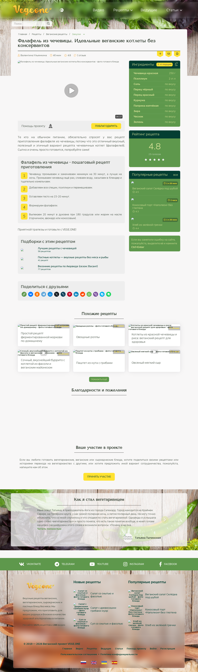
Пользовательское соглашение (79, 654)
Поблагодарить (106, 126)
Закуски (76, 34)
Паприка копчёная (146, 105)
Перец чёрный (143, 89)
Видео (98, 10)
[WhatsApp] (89, 294)
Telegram (68, 564)
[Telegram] (43, 294)
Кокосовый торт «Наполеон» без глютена (152, 206)
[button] (33, 519)
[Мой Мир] (50, 294)
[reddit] (82, 294)
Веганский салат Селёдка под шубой (155, 188)
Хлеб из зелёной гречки (147, 224)
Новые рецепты (87, 582)
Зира (137, 111)
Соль (137, 84)
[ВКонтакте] (30, 294)
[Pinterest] (69, 294)
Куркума (139, 100)
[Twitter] (56, 294)
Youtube (102, 564)
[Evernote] (108, 294)
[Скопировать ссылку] (24, 294)
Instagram (137, 564)
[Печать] (177, 53)
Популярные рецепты (150, 174)
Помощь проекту (136, 648)
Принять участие (99, 476)
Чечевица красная (146, 73)
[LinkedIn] (76, 294)
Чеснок (138, 116)
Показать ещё (99, 379)
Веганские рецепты (57, 34)
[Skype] (102, 294)
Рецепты (121, 10)
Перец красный (144, 94)
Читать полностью (49, 528)
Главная (23, 34)
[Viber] (95, 294)
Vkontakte (34, 564)
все (175, 175)
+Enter (137, 247)
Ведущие (149, 10)
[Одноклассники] (37, 294)
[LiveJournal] (63, 294)
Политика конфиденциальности (119, 654)
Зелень (138, 122)
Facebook (170, 564)
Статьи (172, 10)
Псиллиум (140, 78)
